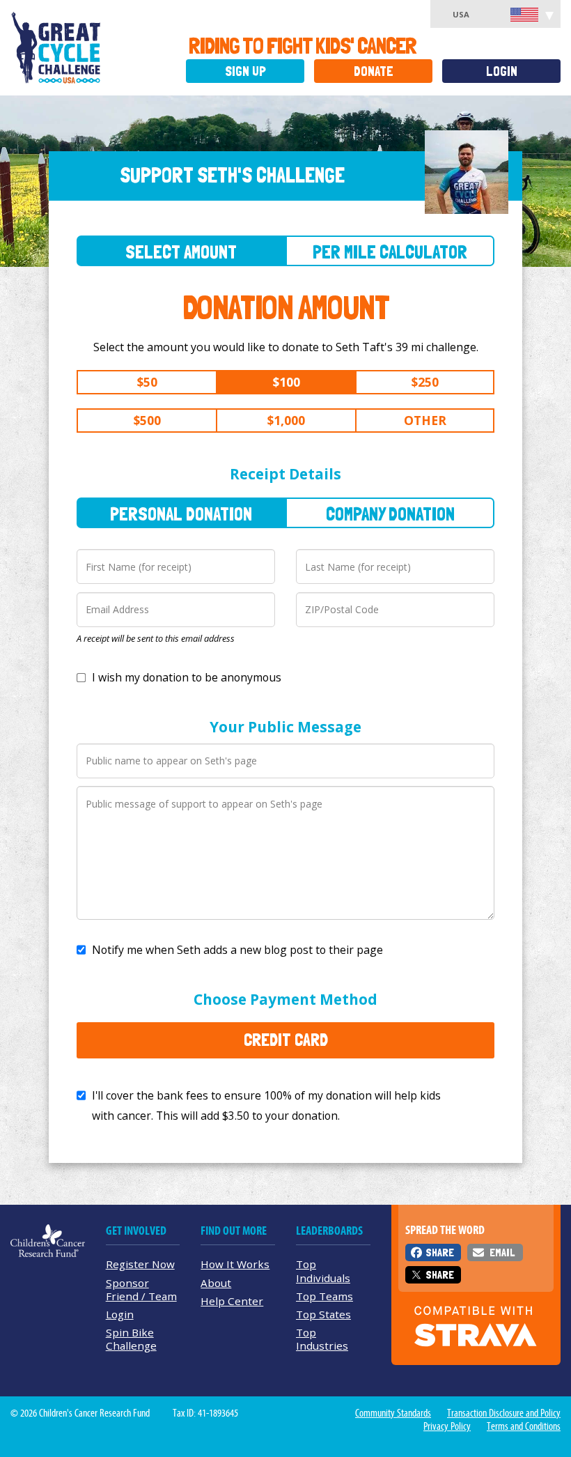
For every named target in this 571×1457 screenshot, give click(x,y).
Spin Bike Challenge (131, 1338)
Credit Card (286, 1039)
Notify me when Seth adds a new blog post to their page (237, 949)
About (216, 1283)
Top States (323, 1314)
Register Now (140, 1264)
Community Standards (393, 1413)
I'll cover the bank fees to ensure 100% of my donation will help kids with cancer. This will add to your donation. (266, 1105)
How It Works (235, 1264)
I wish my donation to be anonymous (186, 677)
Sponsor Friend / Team (141, 1289)
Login (501, 71)
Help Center (232, 1301)
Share (439, 1252)
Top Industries (322, 1338)
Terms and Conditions (524, 1426)
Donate (373, 71)
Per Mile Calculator (390, 252)
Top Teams (324, 1296)
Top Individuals (323, 1270)
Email (502, 1252)
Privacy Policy (447, 1426)
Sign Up (245, 71)
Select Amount (181, 252)
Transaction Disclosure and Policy (504, 1413)
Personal (181, 514)
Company (390, 514)
